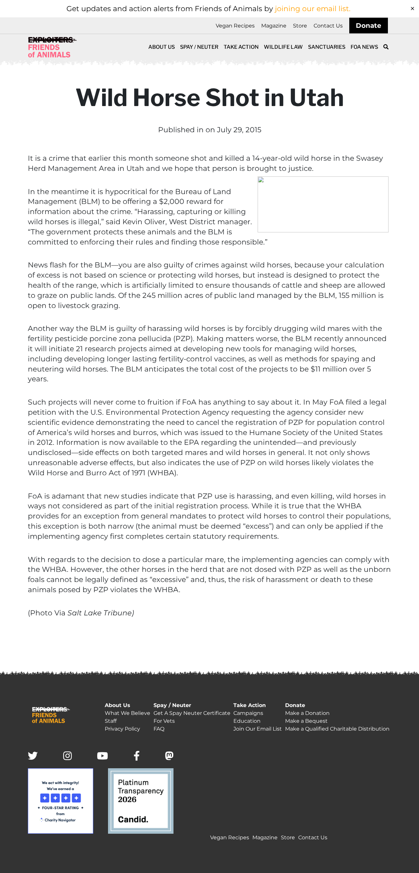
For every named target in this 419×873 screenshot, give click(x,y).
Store (300, 26)
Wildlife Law (283, 47)
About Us (161, 47)
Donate (368, 25)
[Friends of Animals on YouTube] (102, 756)
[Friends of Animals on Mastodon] (169, 756)
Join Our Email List (257, 729)
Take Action (241, 47)
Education (247, 721)
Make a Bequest (306, 721)
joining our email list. (313, 8)
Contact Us (328, 26)
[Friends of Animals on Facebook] (137, 756)
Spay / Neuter (199, 47)
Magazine (273, 26)
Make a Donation (307, 713)
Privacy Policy (122, 729)
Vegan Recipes (235, 26)
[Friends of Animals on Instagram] (67, 756)
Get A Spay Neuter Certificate (192, 713)
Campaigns (248, 713)
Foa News (364, 47)
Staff (111, 721)
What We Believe (127, 713)
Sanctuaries (326, 47)
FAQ (159, 729)
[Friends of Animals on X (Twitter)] (33, 756)
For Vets (164, 721)
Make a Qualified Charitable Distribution (337, 729)
